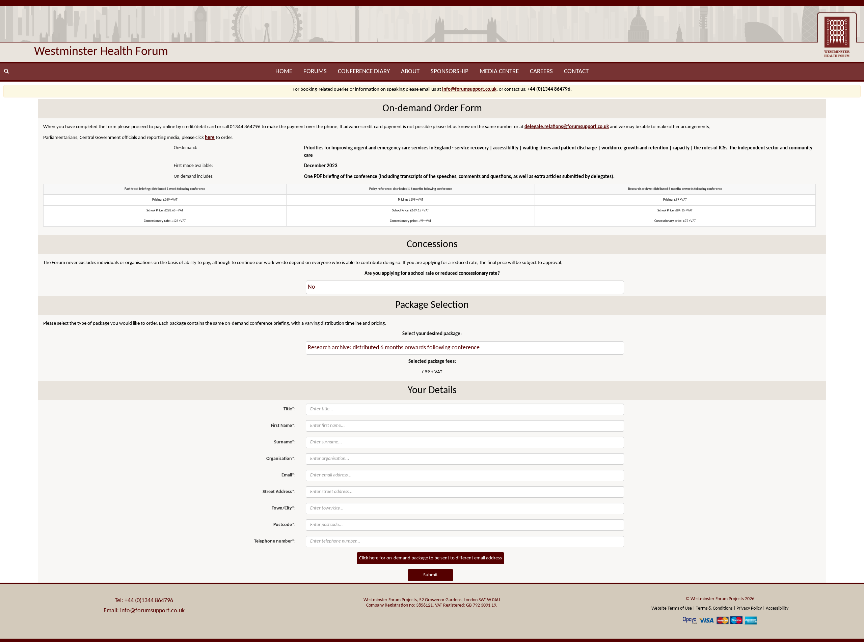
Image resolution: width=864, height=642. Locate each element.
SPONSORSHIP (449, 71)
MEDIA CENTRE (499, 71)
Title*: (290, 409)
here (210, 137)
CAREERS (541, 71)
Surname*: (285, 442)
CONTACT (576, 71)
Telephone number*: (275, 541)
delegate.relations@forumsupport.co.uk (566, 126)
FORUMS (315, 71)
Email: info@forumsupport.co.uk (144, 611)
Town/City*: (284, 508)
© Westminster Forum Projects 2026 (719, 599)
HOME (283, 71)
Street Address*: (279, 491)
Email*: (288, 475)
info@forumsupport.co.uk (469, 89)
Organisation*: (281, 458)
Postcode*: (284, 524)
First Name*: (283, 425)
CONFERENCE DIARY (364, 71)
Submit (430, 575)
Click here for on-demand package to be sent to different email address (430, 558)
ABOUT (410, 71)
